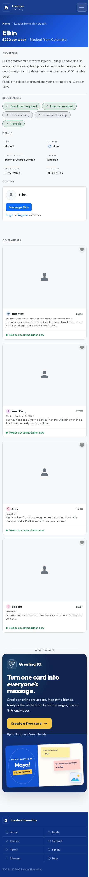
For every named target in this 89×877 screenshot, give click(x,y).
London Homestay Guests (30, 23)
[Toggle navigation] (82, 7)
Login (9, 215)
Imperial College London (20, 159)
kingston (52, 159)
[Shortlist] (81, 249)
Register (23, 215)
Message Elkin (19, 207)
